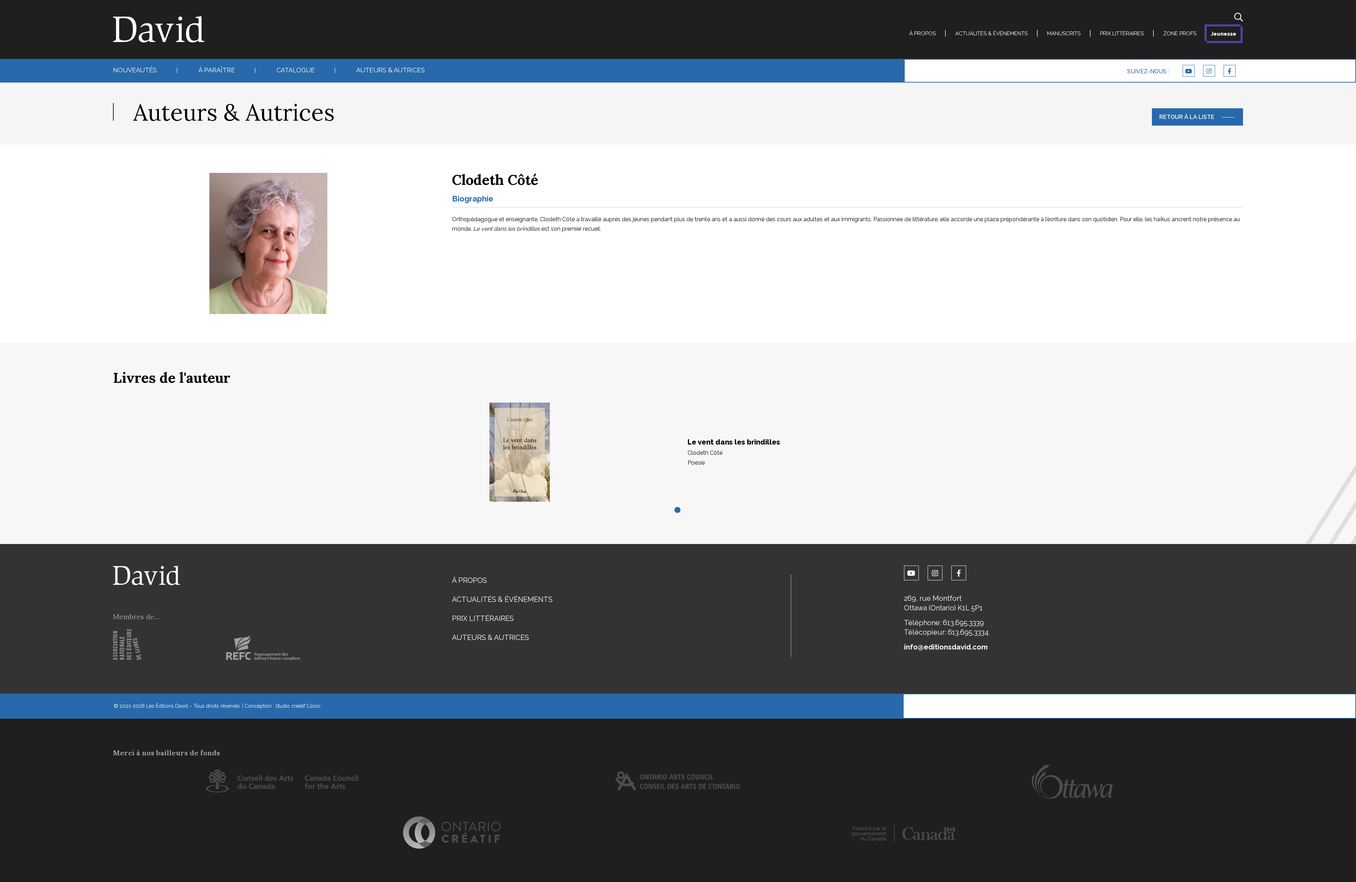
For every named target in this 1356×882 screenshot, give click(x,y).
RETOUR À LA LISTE (1186, 117)
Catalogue (295, 70)
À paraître (216, 70)
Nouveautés (135, 70)
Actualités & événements (991, 33)
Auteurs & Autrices (390, 70)
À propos (922, 33)
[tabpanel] (677, 452)
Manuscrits (1064, 33)
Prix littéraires (1122, 33)
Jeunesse (1223, 34)
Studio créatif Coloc (298, 706)
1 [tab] (678, 510)
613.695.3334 (968, 632)
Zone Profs (1179, 33)
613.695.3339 (963, 622)
